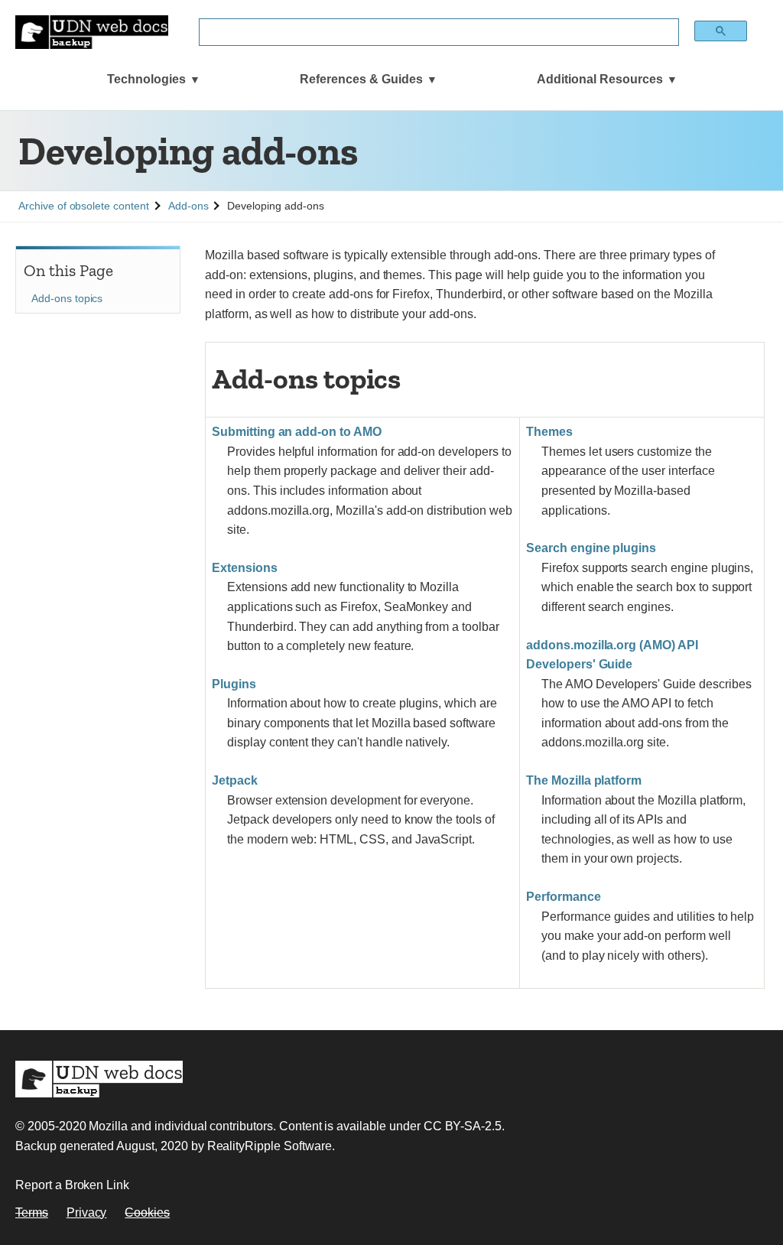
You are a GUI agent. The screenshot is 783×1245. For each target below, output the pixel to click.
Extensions (245, 567)
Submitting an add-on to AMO (297, 431)
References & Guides (361, 79)
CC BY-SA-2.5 (463, 1126)
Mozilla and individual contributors (180, 1126)
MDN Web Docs (99, 1079)
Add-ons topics (66, 298)
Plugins (234, 684)
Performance (563, 896)
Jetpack (235, 780)
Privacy (87, 1212)
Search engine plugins (591, 547)
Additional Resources (600, 79)
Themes (549, 431)
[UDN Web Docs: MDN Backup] (91, 32)
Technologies (146, 79)
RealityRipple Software (269, 1145)
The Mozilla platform (584, 780)
